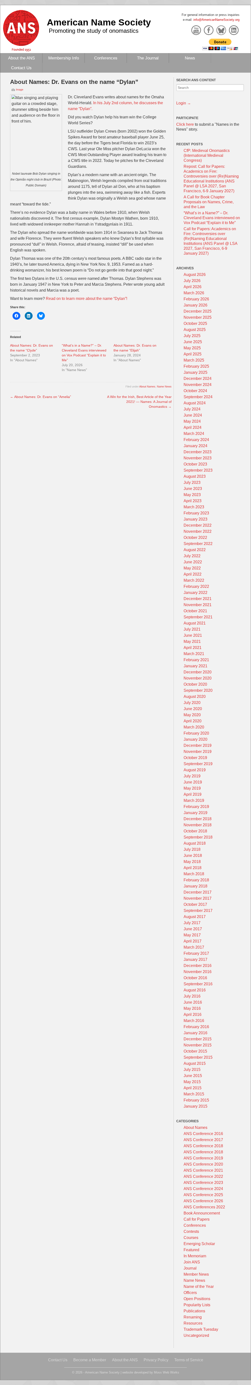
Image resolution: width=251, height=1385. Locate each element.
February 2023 (196, 513)
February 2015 (196, 1100)
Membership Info (63, 58)
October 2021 (195, 611)
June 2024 (193, 415)
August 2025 (195, 330)
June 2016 (193, 1002)
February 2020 (196, 733)
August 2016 (195, 990)
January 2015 (195, 1106)
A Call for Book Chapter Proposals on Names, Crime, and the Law (209, 202)
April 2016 (192, 1014)
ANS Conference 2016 (203, 1134)
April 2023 (192, 501)
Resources (193, 1323)
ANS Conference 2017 (203, 1140)
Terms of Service (188, 1360)
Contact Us (21, 67)
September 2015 (198, 1057)
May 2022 (192, 568)
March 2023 (194, 507)
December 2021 (198, 599)
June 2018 (193, 855)
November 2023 (198, 458)
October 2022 (195, 537)
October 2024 (195, 391)
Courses (191, 1238)
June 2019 (193, 782)
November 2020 (198, 678)
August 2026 (195, 274)
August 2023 (195, 476)
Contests (191, 1231)
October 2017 (195, 904)
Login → (183, 103)
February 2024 (196, 440)
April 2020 (192, 721)
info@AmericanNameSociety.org (216, 20)
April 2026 (192, 287)
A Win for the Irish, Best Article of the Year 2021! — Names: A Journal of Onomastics (139, 402)
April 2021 (192, 648)
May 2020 (192, 715)
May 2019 (192, 788)
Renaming (193, 1317)
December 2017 (198, 892)
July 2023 (192, 482)
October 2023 (195, 464)
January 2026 (195, 305)
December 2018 (198, 819)
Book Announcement (202, 1213)
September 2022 (198, 544)
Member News (196, 1274)
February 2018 (196, 880)
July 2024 (192, 409)
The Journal (148, 58)
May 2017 (192, 935)
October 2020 (195, 684)
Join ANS (192, 1262)
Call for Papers (197, 1219)
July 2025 (192, 336)
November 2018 (198, 825)
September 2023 (198, 470)
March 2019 (194, 800)
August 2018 (195, 843)
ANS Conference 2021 (203, 1170)
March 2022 (194, 580)
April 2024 (192, 427)
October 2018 (195, 831)
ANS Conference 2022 (203, 1176)
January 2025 (195, 372)
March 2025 (194, 360)
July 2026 (192, 281)
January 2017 (195, 959)
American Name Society (99, 22)
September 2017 (198, 910)
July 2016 (192, 996)
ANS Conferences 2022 (204, 1207)
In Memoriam (195, 1256)
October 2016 (195, 978)
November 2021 (198, 605)
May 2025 (192, 348)
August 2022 (195, 550)
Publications (194, 1311)
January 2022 (195, 592)
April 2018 (192, 868)
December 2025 (198, 311)
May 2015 (192, 1082)
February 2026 (196, 299)
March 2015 (194, 1094)
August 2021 (195, 623)
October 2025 (195, 323)
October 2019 (195, 758)
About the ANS (21, 58)
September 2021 (198, 617)
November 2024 (198, 385)
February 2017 (196, 953)
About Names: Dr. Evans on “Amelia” (40, 397)
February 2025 (196, 366)
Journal (190, 1268)
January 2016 (195, 1033)
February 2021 (196, 660)
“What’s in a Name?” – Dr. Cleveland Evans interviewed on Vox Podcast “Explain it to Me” (212, 218)
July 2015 (192, 1069)
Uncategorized (196, 1335)
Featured (191, 1250)
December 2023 (198, 452)
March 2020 (194, 727)
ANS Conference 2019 (203, 1158)
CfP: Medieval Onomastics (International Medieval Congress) (207, 155)
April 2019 (192, 794)
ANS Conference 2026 (203, 1201)
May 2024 (192, 421)
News (190, 58)
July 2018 (192, 849)
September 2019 (198, 764)
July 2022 (192, 556)
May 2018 (192, 862)
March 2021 (194, 654)
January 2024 (195, 446)
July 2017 (192, 923)
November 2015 (198, 1045)
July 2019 (192, 776)
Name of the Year (199, 1286)
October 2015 (195, 1051)
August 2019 (195, 770)
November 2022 (198, 531)
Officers (190, 1293)
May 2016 (192, 1008)
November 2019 (198, 751)
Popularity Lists (197, 1305)
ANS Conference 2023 (203, 1183)
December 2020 (198, 672)
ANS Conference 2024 (203, 1189)
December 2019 (198, 745)
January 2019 (195, 813)
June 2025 (193, 342)
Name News (164, 386)
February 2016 (196, 1027)
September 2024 (198, 397)
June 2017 (193, 929)
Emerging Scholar (199, 1244)
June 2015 (193, 1076)
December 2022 (198, 525)
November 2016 (198, 972)
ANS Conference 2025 (203, 1195)
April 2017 (192, 941)
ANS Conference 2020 (203, 1164)
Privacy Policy (156, 1360)
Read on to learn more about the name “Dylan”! (86, 298)
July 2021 (192, 629)
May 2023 (192, 495)
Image (19, 89)
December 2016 (198, 966)
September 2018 (198, 837)
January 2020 (195, 739)
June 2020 (193, 709)
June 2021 (193, 635)
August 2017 (195, 917)
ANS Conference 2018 (203, 1146)
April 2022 (192, 574)
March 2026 (194, 293)
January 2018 (195, 886)
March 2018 (194, 874)
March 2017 (194, 947)
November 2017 (198, 898)
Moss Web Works (166, 1372)
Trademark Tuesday (201, 1329)
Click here (185, 124)
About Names (147, 386)
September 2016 (198, 984)
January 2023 (195, 519)
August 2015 (195, 1063)
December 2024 (198, 378)
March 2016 (194, 1021)
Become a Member (89, 1360)
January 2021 (195, 666)
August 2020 (195, 696)
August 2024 (195, 403)
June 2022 (193, 562)
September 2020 (198, 690)
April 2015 (192, 1088)
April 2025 (192, 354)
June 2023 (193, 489)
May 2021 (192, 641)
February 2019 (196, 807)
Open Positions (197, 1299)
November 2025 (198, 317)
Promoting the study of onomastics (93, 30)
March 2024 (194, 433)
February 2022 (196, 586)
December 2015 (198, 1039)
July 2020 (192, 703)
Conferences (105, 58)
